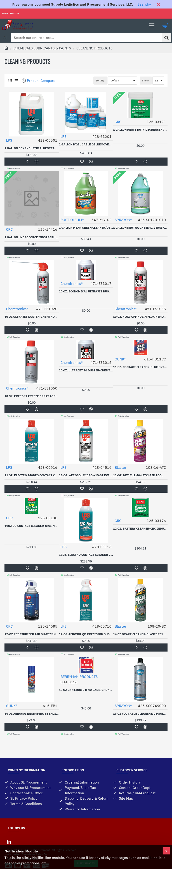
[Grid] (10, 80)
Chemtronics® (17, 309)
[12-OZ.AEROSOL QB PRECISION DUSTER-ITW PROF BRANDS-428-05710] (86, 600)
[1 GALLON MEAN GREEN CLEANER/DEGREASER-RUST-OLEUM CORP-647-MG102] (86, 193)
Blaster (120, 467)
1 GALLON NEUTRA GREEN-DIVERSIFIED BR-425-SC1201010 (140, 228)
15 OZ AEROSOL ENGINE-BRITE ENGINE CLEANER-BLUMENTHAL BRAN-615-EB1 (31, 714)
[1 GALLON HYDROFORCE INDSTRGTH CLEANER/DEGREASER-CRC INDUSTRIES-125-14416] (31, 198)
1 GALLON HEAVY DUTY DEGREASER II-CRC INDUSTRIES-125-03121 (140, 130)
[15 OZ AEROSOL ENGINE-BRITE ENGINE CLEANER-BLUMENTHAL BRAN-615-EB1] (31, 679)
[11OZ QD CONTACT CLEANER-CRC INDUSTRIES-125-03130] (31, 506)
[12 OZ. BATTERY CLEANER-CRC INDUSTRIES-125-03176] (140, 507)
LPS (9, 140)
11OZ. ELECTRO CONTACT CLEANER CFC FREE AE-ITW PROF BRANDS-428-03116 (86, 555)
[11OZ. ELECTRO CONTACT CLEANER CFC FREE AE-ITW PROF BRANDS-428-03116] (86, 520)
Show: (146, 80)
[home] (6, 48)
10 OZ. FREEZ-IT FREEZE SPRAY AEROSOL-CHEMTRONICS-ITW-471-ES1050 (31, 396)
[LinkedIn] (8, 841)
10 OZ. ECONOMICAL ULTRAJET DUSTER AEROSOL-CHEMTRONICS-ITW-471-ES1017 (86, 291)
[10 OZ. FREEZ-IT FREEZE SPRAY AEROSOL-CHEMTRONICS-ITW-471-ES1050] (31, 362)
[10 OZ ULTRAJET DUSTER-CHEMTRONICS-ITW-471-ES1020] (31, 282)
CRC (118, 121)
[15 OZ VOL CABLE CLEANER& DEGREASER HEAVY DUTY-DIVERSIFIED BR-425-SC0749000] (140, 679)
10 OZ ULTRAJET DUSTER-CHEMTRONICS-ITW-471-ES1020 (31, 317)
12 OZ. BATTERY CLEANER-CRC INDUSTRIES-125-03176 (140, 528)
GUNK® (120, 359)
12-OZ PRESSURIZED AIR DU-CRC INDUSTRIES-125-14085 (31, 634)
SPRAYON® (123, 219)
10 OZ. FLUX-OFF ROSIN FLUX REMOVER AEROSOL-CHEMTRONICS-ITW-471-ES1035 (140, 317)
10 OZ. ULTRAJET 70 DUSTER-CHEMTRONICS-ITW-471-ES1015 (86, 370)
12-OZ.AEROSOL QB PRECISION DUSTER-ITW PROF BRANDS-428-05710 (86, 634)
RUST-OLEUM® (72, 219)
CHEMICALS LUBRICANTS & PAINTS (42, 48)
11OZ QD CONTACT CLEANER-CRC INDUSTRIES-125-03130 (31, 526)
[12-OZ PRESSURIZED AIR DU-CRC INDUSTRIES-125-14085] (31, 600)
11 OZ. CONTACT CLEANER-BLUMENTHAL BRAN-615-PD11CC (140, 367)
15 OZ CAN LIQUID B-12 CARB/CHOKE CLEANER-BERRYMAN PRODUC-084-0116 (86, 690)
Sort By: (100, 80)
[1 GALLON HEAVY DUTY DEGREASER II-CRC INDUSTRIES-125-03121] (140, 105)
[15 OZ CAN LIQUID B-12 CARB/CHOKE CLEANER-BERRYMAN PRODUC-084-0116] (86, 665)
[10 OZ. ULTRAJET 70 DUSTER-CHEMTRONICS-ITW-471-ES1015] (86, 349)
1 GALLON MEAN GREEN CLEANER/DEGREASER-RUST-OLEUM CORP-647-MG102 (86, 228)
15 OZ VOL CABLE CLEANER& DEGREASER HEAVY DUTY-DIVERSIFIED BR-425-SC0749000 (140, 714)
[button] (27, 162)
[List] (15, 80)
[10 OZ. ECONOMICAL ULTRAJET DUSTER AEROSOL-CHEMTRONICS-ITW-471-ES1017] (86, 270)
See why (145, 4)
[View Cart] (165, 25)
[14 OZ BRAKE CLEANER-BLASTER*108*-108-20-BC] (140, 600)
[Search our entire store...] (166, 37)
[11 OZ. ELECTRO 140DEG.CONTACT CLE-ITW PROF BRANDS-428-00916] (31, 441)
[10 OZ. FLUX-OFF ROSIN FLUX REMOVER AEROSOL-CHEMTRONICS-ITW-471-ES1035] (140, 282)
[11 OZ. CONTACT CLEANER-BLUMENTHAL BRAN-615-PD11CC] (140, 347)
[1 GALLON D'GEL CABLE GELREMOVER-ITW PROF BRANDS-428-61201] (86, 112)
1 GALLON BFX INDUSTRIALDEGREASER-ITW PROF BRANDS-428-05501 (31, 148)
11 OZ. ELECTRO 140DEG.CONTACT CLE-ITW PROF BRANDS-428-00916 (31, 475)
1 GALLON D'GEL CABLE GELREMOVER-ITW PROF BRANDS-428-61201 (86, 144)
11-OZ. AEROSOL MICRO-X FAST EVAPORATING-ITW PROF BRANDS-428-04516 (86, 475)
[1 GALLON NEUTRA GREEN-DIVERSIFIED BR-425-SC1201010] (140, 193)
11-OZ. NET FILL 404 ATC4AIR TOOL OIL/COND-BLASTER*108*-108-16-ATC (140, 475)
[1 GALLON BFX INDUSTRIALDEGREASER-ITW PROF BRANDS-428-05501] (31, 114)
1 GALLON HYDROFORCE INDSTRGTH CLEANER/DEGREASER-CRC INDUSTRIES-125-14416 (31, 237)
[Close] (158, 4)
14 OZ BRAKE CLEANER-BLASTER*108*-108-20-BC (140, 634)
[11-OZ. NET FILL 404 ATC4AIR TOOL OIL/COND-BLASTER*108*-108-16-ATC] (140, 441)
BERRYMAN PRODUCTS (79, 676)
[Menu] (152, 25)
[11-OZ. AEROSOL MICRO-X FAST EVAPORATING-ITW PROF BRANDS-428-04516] (86, 441)
